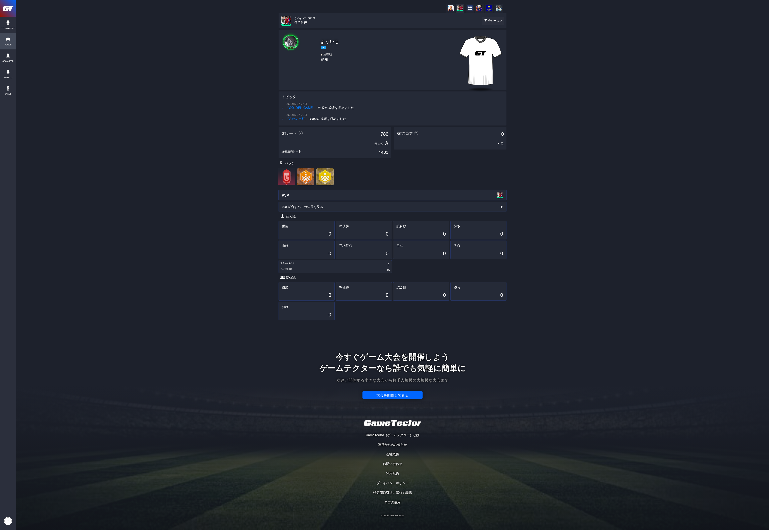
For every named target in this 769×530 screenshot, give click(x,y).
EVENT (8, 94)
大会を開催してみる (392, 395)
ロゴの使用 (392, 502)
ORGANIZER (8, 61)
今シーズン (495, 20)
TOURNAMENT (8, 28)
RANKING (8, 77)
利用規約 (392, 473)
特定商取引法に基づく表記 (392, 492)
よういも (330, 41)
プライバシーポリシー (392, 483)
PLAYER (8, 45)
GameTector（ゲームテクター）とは (392, 435)
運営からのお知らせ (392, 444)
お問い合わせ (392, 463)
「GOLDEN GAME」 (301, 107)
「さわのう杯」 (297, 118)
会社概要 (392, 454)
